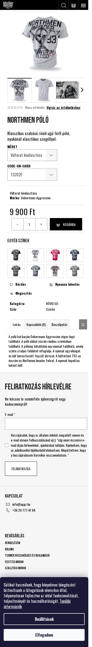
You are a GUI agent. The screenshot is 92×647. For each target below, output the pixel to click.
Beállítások (44, 619)
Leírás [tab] (17, 324)
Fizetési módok (14, 562)
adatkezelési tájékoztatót (29, 450)
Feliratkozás (21, 468)
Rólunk (9, 549)
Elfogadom (44, 635)
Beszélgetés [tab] (59, 324)
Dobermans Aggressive (36, 197)
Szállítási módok (15, 568)
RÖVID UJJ (52, 303)
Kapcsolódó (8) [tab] (36, 324)
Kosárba (69, 224)
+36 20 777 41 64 (23, 510)
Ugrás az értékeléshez (63, 107)
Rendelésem (12, 543)
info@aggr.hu (21, 504)
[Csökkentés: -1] (18, 224)
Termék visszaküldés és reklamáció (27, 555)
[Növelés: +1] (41, 224)
